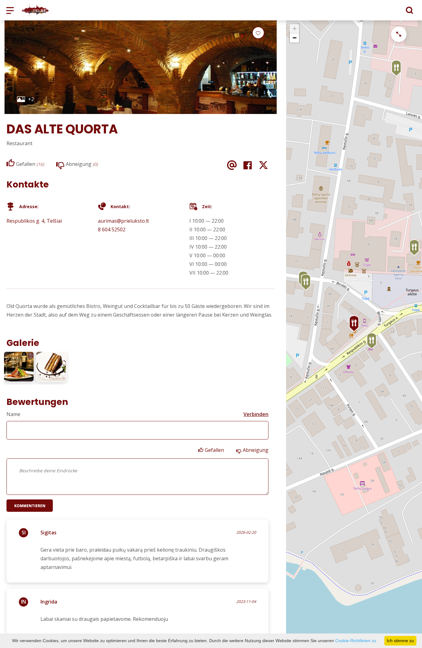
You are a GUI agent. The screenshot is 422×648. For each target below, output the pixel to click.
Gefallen (214, 450)
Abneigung (255, 450)
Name (13, 414)
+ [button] (295, 28)
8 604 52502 (111, 229)
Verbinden (255, 414)
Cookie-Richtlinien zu (355, 640)
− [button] (295, 38)
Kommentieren (29, 505)
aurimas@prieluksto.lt (123, 220)
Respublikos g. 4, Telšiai (34, 220)
